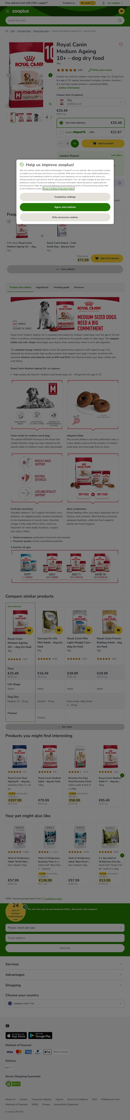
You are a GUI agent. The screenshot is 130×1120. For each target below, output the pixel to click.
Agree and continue (65, 207)
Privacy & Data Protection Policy (58, 188)
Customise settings (65, 197)
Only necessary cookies (65, 217)
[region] (65, 192)
